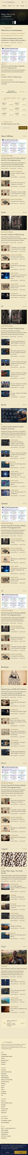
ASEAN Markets (5, 1077)
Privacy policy (4, 1108)
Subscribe (23, 127)
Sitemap (3, 1064)
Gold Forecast (4, 1075)
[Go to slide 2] (13, 22)
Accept (20, 1152)
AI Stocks (3, 1069)
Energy (22, 5)
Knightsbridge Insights (6, 1056)
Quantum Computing (6, 1071)
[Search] (22, 2)
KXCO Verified (4, 1130)
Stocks (9, 5)
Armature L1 (4, 1138)
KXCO (2, 1089)
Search (3, 1058)
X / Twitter (5, 1118)
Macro (2, 1087)
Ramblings (3, 1093)
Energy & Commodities (6, 1079)
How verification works (6, 1103)
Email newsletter (5, 1122)
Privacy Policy (14, 1148)
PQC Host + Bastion (6, 1136)
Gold (17, 5)
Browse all (24, 99)
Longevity (3, 1091)
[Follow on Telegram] (25, 2)
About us (3, 1101)
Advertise (3, 1104)
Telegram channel (7, 1120)
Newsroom (3, 1112)
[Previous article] (2, 17)
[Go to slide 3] (15, 22)
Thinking (3, 1083)
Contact (3, 1106)
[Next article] (26, 17)
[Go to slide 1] (12, 22)
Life (2, 1095)
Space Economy (5, 1081)
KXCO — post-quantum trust (8, 1128)
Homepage (4, 1054)
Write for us (4, 1110)
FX (14, 5)
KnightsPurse (4, 1134)
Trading (4, 5)
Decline (7, 1152)
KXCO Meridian (5, 1132)
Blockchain (3, 1073)
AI (26, 5)
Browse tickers (4, 1060)
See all (25, 136)
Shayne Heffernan (5, 42)
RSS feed (3, 1062)
